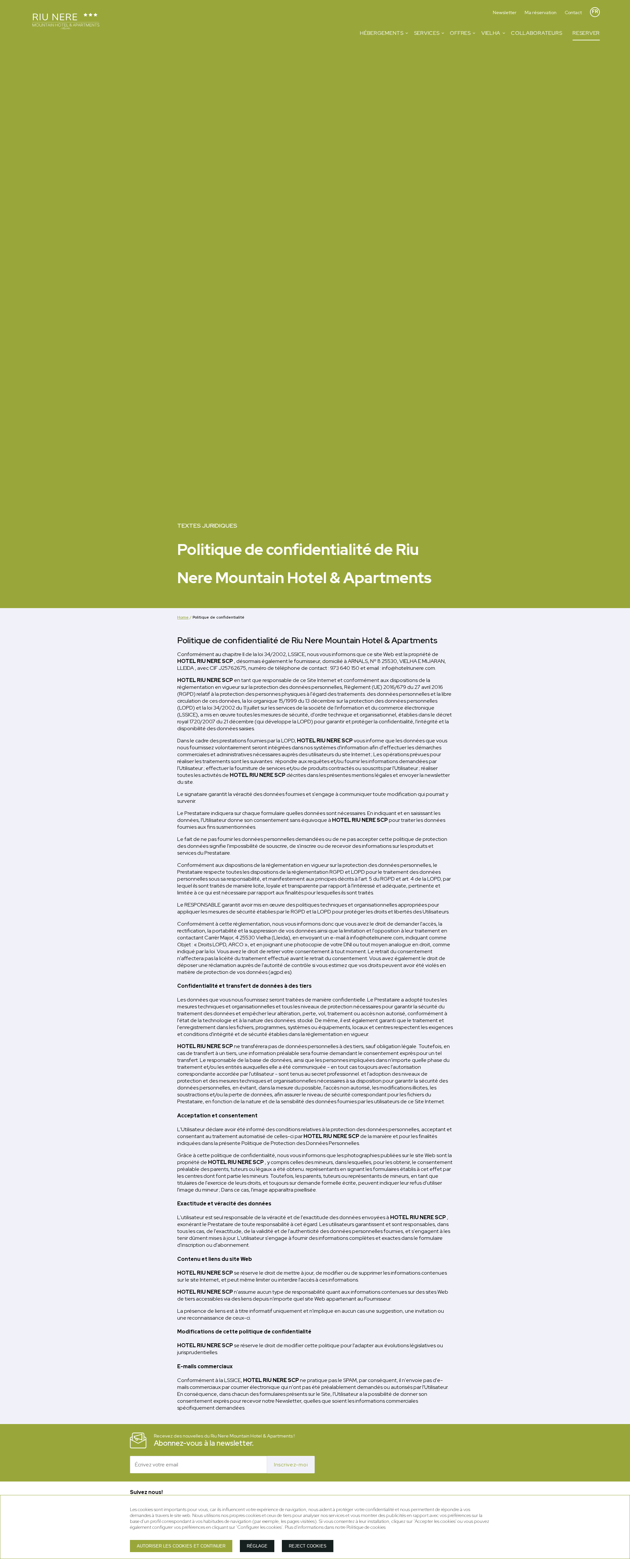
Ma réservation (540, 12)
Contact (573, 12)
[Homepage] (66, 22)
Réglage (257, 1546)
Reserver (586, 33)
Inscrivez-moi (291, 1464)
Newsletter (504, 12)
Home (183, 617)
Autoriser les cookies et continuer (181, 1546)
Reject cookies (307, 1546)
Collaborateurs (536, 33)
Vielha (490, 33)
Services (427, 33)
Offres (460, 33)
